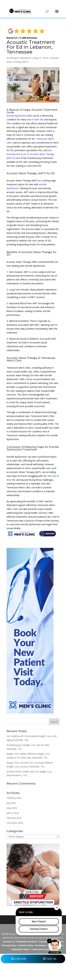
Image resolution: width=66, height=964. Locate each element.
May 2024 (12, 807)
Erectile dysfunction (17, 115)
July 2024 (11, 802)
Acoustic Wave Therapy (42, 154)
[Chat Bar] (33, 959)
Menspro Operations (20, 57)
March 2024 (13, 812)
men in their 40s (35, 119)
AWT (9, 158)
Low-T (24, 154)
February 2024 (14, 817)
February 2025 (14, 797)
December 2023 (15, 822)
